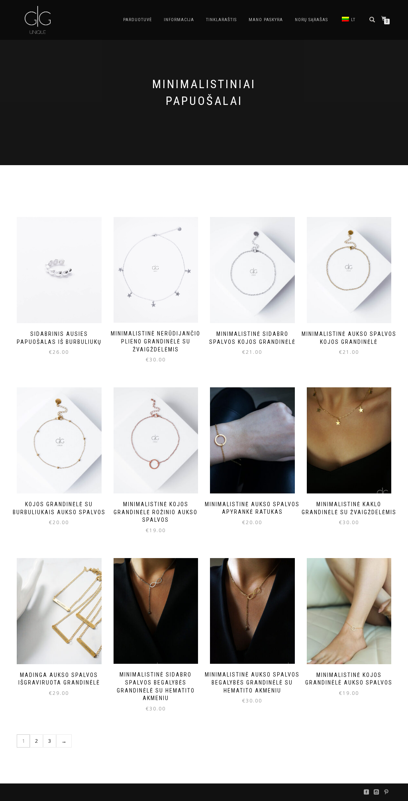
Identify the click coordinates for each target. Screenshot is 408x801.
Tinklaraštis (221, 19)
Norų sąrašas (311, 19)
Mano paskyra (266, 19)
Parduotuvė (137, 19)
